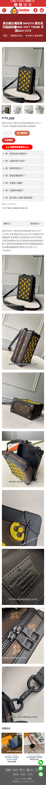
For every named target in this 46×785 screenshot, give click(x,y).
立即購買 (8, 140)
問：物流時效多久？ (14, 168)
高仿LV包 (24, 208)
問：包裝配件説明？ (14, 190)
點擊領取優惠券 (17, 147)
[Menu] (4, 10)
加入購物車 (22, 133)
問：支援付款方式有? (15, 161)
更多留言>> (35, 223)
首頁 (5, 35)
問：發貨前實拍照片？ (15, 175)
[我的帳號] (35, 10)
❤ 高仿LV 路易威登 (34, 35)
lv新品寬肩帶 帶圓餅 (34, 757)
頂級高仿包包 (16, 35)
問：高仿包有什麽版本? (16, 153)
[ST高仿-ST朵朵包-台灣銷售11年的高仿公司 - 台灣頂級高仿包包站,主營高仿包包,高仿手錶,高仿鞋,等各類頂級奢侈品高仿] (19, 10)
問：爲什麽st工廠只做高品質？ (19, 198)
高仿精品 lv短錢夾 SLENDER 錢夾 (12, 758)
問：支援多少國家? (14, 183)
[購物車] (42, 10)
